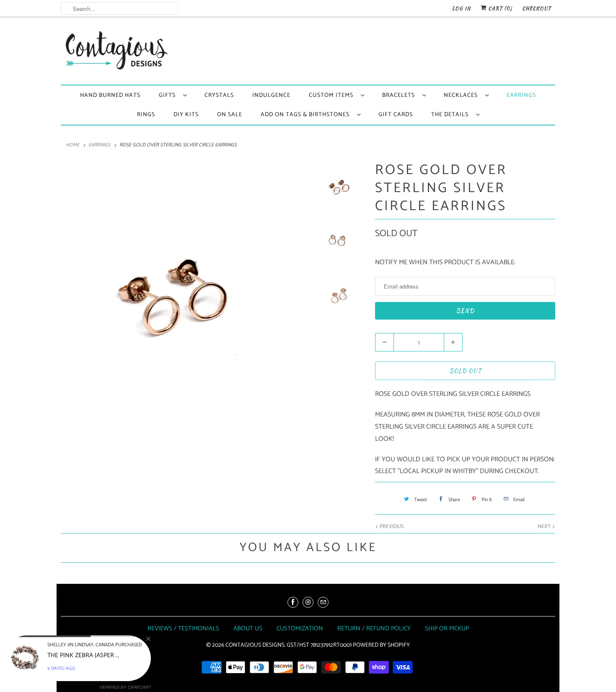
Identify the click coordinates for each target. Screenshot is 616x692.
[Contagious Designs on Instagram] (308, 602)
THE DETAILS (451, 115)
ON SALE (229, 115)
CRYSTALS (219, 95)
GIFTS (169, 95)
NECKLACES (462, 95)
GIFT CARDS (395, 115)
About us (247, 628)
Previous (391, 526)
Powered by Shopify (381, 645)
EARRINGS (521, 95)
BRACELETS (400, 95)
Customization (300, 628)
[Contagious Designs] (115, 52)
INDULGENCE (271, 95)
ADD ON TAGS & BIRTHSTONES (307, 115)
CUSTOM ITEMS (333, 95)
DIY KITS (186, 115)
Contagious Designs (255, 645)
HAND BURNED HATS (110, 95)
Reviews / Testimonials (183, 628)
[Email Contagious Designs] (323, 602)
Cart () (499, 8)
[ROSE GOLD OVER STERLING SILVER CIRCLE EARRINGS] (183, 283)
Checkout (536, 8)
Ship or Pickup (447, 628)
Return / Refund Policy (374, 628)
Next (545, 526)
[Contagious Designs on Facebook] (292, 602)
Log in (461, 8)
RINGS (146, 115)
